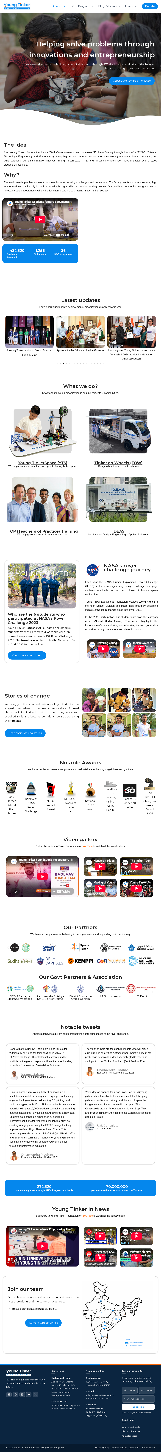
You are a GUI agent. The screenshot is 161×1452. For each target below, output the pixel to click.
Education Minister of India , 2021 (115, 1072)
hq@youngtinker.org (96, 1415)
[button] (66, 6)
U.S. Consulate (108, 1125)
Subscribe (138, 1407)
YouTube (88, 846)
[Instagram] (15, 1394)
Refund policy (148, 1448)
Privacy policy (102, 1448)
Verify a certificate (131, 1427)
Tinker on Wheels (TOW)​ (118, 463)
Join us (129, 6)
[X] (35, 1394)
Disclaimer (134, 1448)
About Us (59, 6)
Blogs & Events (107, 6)
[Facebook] (8, 1394)
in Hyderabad (104, 1128)
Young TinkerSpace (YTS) (42, 463)
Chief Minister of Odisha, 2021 (38, 1077)
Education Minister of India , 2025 (39, 1157)
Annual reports (129, 1436)
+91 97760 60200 (94, 1408)
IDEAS (118, 531)
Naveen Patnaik (32, 1074)
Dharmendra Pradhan (113, 1070)
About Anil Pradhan (131, 1431)
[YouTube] (28, 1394)
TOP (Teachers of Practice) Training (43, 531)
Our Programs (81, 6)
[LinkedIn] (22, 1394)
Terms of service (119, 1448)
